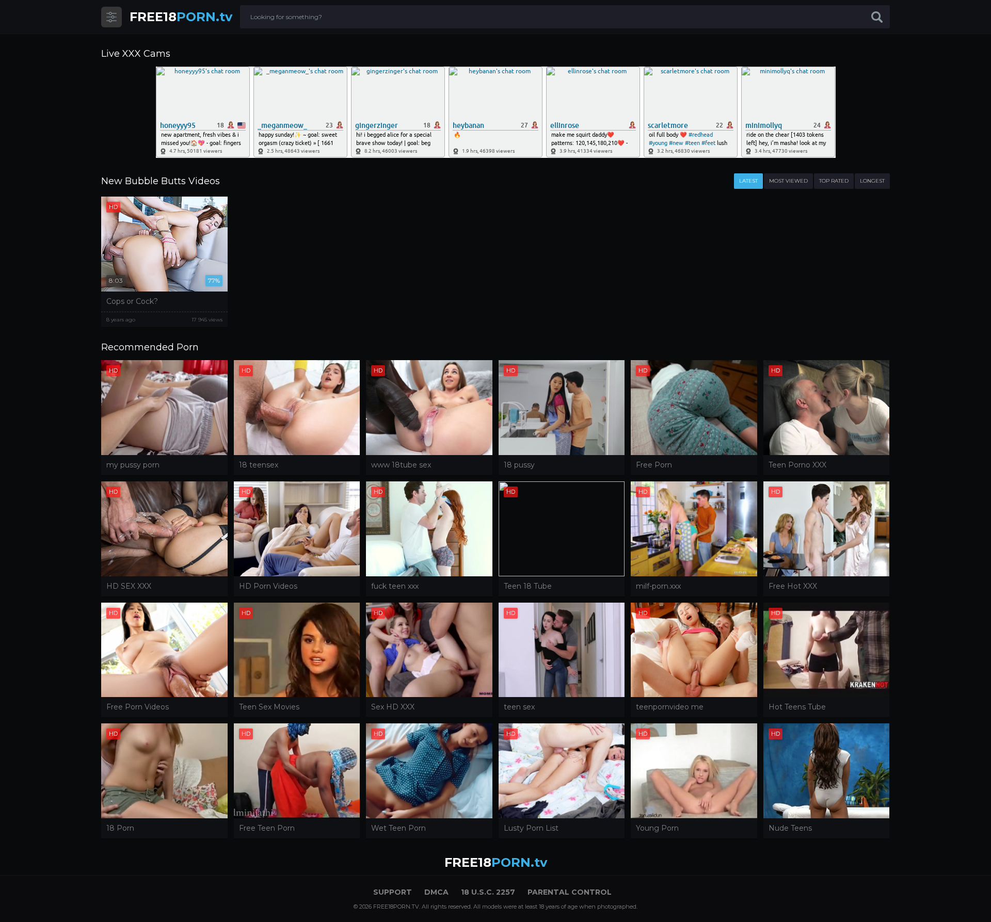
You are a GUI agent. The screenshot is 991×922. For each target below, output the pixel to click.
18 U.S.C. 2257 (488, 892)
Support (392, 892)
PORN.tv (181, 17)
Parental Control (570, 892)
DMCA (436, 892)
